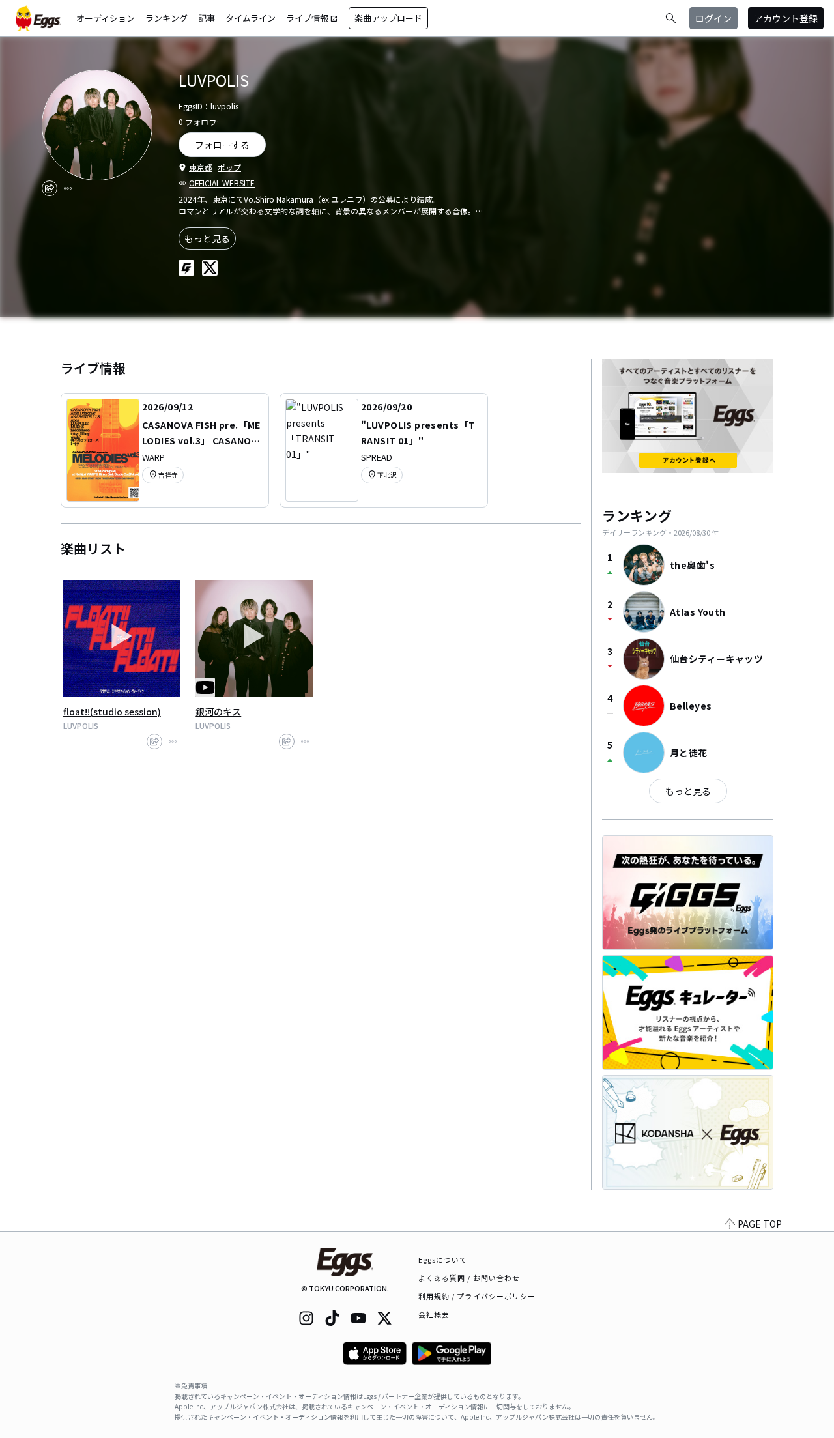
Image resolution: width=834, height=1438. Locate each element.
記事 (206, 18)
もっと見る (207, 238)
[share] (49, 188)
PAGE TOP (760, 1223)
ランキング (166, 18)
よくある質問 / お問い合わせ (469, 1278)
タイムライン (250, 18)
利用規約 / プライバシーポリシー (477, 1296)
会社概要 (434, 1314)
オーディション (105, 18)
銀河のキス (218, 711)
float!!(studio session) (112, 711)
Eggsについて (443, 1259)
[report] (68, 188)
